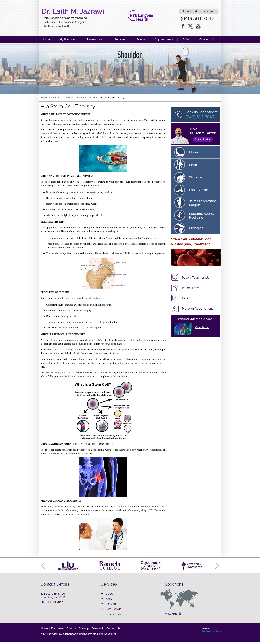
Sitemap (84, 628)
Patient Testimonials (196, 277)
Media (141, 39)
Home (46, 39)
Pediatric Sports (201, 215)
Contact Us (206, 39)
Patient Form (191, 288)
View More (202, 327)
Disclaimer (57, 628)
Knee (193, 165)
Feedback (98, 628)
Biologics (94, 97)
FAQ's (186, 298)
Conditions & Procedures (75, 97)
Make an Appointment (197, 308)
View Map (171, 614)
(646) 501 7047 (197, 18)
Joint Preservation (203, 203)
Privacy (71, 628)
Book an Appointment (198, 11)
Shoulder (129, 55)
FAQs (185, 39)
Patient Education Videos (195, 319)
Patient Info (94, 39)
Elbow (194, 152)
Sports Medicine (116, 614)
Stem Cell (179, 239)
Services (119, 39)
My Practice (67, 39)
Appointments (164, 39)
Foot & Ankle (198, 190)
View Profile (202, 139)
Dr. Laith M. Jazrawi (203, 133)
